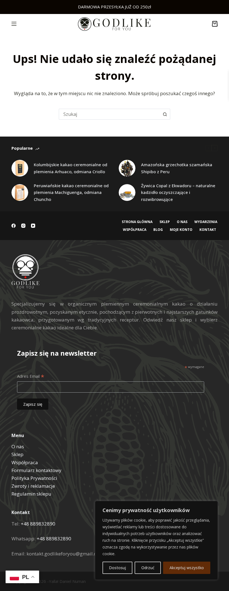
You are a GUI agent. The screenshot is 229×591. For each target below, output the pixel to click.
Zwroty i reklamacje (33, 486)
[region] (156, 540)
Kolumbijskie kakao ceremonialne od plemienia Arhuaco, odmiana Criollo (70, 168)
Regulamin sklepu (31, 494)
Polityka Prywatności (34, 478)
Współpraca (134, 230)
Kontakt (207, 230)
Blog (158, 230)
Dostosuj (117, 567)
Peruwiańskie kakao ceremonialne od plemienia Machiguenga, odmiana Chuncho (71, 192)
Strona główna (137, 222)
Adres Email (30, 376)
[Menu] (13, 23)
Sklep (164, 222)
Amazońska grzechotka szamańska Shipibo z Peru (176, 168)
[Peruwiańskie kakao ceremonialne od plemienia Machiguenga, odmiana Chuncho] (19, 192)
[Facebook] (13, 226)
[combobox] (109, 114)
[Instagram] (23, 226)
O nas (182, 222)
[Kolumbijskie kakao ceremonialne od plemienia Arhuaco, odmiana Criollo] (19, 168)
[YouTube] (33, 226)
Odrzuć (147, 567)
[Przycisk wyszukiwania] (165, 114)
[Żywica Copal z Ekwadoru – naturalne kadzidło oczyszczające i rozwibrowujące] (127, 192)
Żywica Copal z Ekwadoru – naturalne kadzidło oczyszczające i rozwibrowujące (178, 192)
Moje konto (181, 230)
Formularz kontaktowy (36, 470)
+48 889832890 (38, 523)
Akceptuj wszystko (187, 567)
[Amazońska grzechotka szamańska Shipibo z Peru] (127, 168)
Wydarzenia (205, 222)
